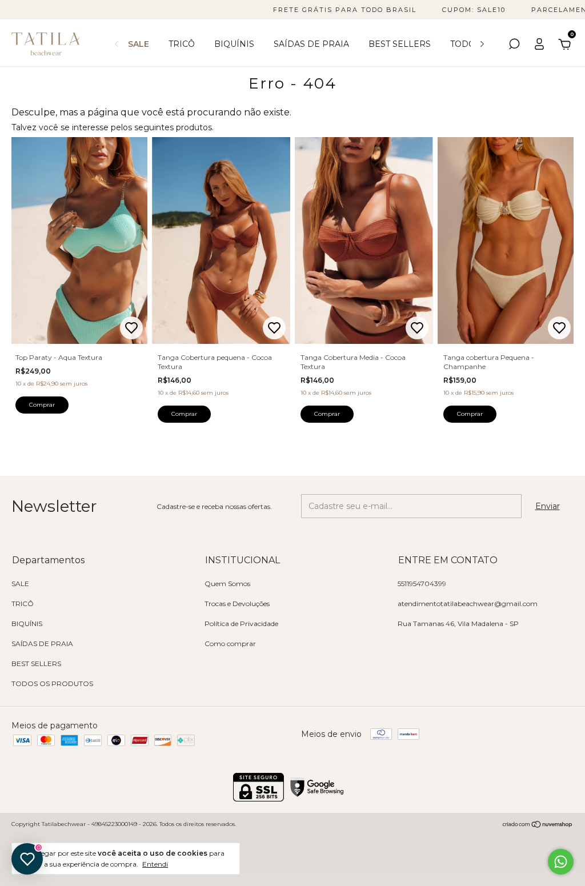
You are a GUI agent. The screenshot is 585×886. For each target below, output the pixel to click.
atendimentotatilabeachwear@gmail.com (468, 603)
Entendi (155, 864)
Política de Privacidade (241, 623)
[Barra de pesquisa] (514, 46)
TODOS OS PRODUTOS (52, 683)
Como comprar (230, 643)
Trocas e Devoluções (237, 603)
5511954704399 (422, 583)
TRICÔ (182, 44)
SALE (138, 44)
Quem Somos (227, 583)
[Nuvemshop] (538, 825)
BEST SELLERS (399, 44)
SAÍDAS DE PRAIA (311, 44)
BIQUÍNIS (234, 44)
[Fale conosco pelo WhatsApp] (561, 862)
